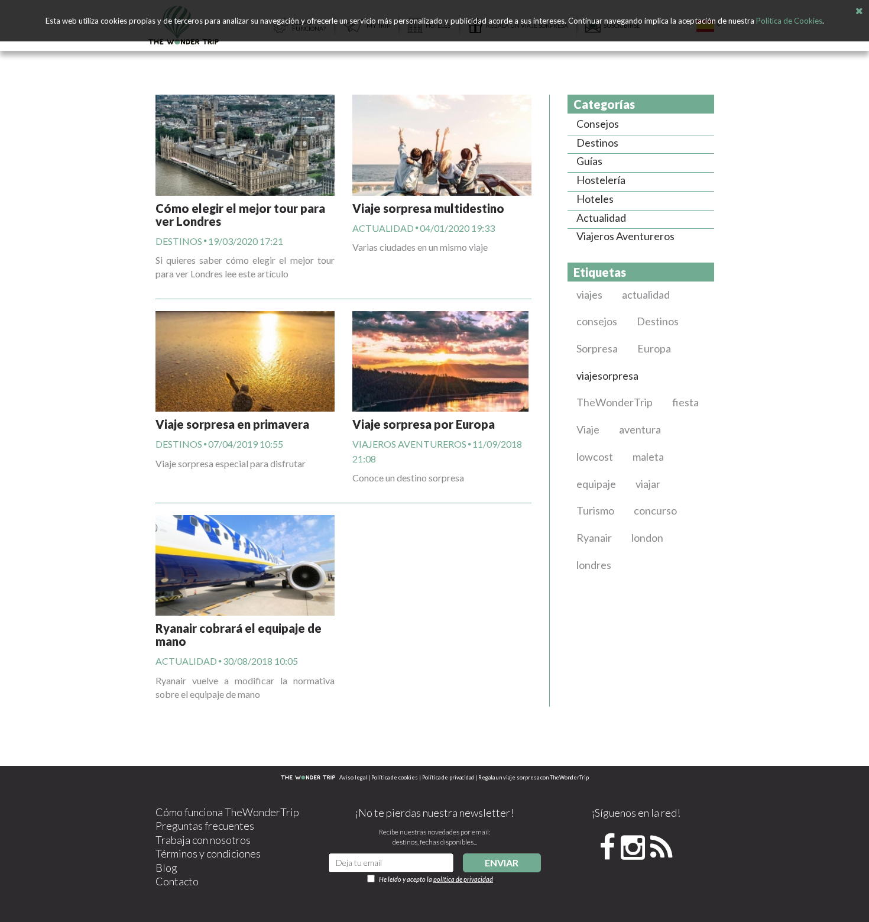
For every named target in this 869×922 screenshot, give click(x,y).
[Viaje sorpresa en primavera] (245, 361)
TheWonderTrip (614, 402)
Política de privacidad (448, 777)
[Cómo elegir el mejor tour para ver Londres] (245, 145)
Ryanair (594, 537)
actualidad (646, 294)
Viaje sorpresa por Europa (423, 424)
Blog (166, 867)
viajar (647, 483)
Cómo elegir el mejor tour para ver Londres (240, 214)
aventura (640, 429)
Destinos (178, 240)
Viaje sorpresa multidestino (428, 208)
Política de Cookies (789, 20)
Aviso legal (353, 777)
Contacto (177, 881)
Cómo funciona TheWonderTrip (227, 812)
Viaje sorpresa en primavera (232, 424)
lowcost (594, 456)
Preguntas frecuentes (204, 825)
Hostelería (600, 179)
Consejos (597, 123)
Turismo (595, 510)
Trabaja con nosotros (203, 839)
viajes (589, 294)
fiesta (685, 402)
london (647, 537)
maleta (648, 456)
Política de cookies (394, 777)
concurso (655, 510)
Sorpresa (597, 348)
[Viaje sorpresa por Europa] (441, 361)
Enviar (501, 862)
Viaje (587, 429)
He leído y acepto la (436, 879)
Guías (589, 160)
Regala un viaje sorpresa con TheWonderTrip (533, 777)
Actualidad (383, 227)
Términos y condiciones (208, 853)
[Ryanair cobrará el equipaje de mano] (245, 565)
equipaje (596, 483)
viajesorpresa (607, 375)
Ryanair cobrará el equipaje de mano (238, 634)
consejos (596, 321)
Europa (654, 348)
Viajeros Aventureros (409, 443)
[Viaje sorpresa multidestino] (441, 145)
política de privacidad (463, 879)
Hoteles (595, 198)
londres (593, 564)
